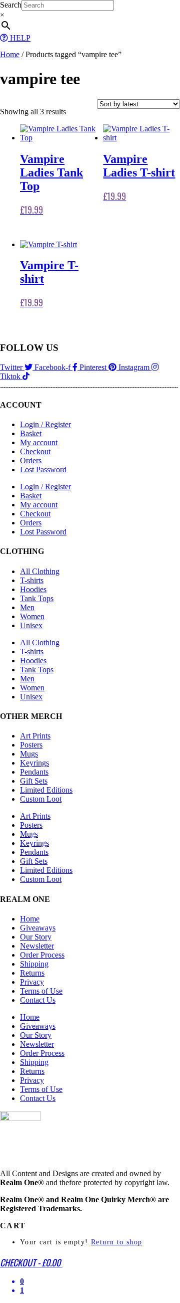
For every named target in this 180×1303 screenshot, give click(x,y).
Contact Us (38, 1000)
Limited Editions (46, 790)
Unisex (31, 625)
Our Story (36, 937)
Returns (32, 973)
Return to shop (116, 1242)
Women (32, 616)
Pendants (34, 772)
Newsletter (37, 946)
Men (27, 607)
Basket (31, 433)
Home (10, 54)
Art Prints (35, 735)
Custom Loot (41, 799)
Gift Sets (34, 781)
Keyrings (34, 763)
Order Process (42, 955)
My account (39, 442)
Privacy (32, 982)
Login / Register (45, 424)
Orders (31, 460)
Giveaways (38, 927)
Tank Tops (37, 598)
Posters (31, 744)
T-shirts (32, 580)
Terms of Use (41, 991)
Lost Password (43, 469)
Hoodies (33, 589)
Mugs (29, 754)
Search (11, 5)
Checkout (35, 451)
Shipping (34, 964)
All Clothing (40, 571)
